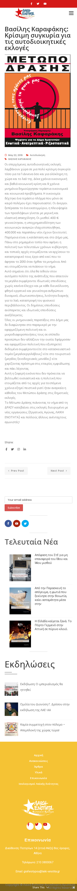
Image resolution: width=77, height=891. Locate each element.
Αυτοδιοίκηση (37, 155)
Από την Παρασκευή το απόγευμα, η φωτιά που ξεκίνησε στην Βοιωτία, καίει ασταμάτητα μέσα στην (51, 596)
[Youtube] (45, 4)
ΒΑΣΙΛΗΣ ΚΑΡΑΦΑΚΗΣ (19, 159)
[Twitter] (38, 4)
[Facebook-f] (30, 826)
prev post (17, 471)
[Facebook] (31, 4)
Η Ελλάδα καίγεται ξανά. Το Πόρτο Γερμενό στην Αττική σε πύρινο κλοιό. (53, 625)
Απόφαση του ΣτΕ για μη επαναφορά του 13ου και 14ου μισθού (51, 559)
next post (58, 471)
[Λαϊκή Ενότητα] (25, 13)
